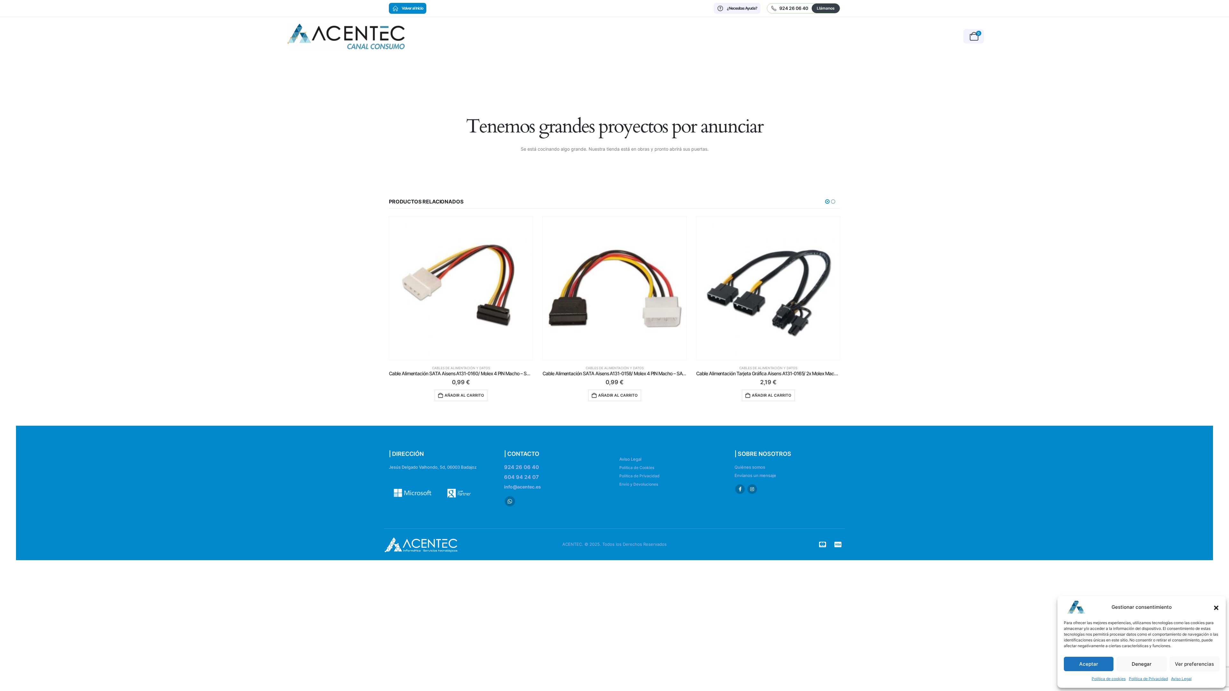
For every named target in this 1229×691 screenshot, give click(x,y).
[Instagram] (752, 489)
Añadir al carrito (464, 395)
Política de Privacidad (1148, 678)
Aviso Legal (1181, 678)
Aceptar (1088, 664)
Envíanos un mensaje (755, 475)
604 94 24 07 (521, 477)
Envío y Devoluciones (638, 484)
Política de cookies (1109, 678)
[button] (1216, 607)
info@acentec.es (522, 486)
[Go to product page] (461, 288)
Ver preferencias (1194, 664)
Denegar (1142, 664)
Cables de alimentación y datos (461, 368)
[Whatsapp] (510, 501)
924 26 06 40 (521, 467)
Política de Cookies (636, 467)
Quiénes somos (750, 467)
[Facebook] (740, 489)
